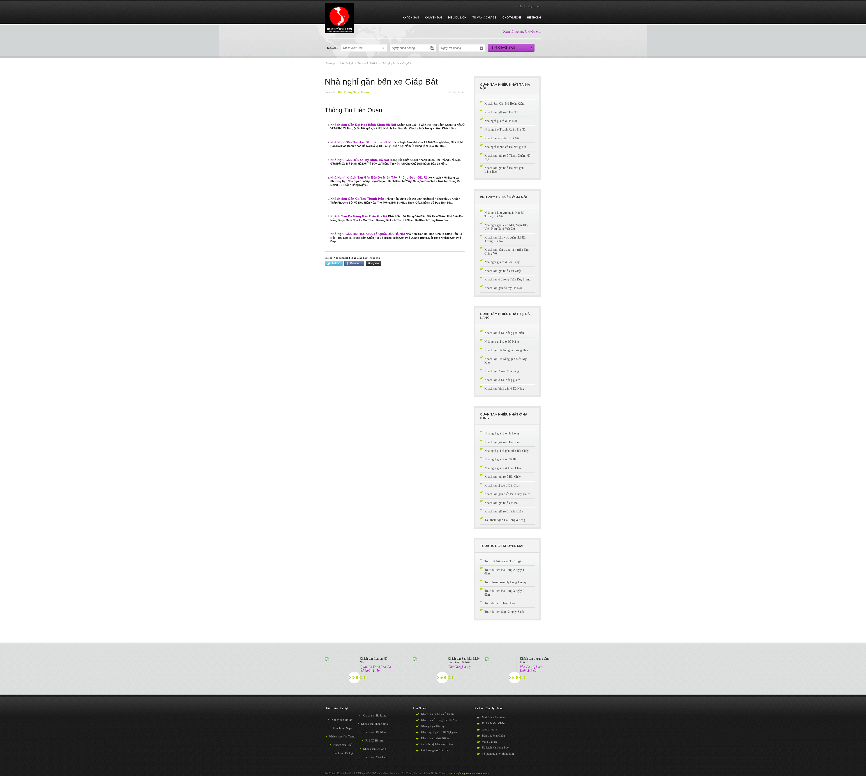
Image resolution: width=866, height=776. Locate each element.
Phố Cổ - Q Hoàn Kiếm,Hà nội (532, 669)
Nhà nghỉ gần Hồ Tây (432, 726)
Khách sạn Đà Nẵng (373, 732)
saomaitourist (490, 729)
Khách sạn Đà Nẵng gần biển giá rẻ (358, 216)
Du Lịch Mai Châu (493, 723)
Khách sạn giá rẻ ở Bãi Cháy (502, 476)
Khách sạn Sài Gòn (373, 749)
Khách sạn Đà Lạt (340, 753)
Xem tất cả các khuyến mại (522, 31)
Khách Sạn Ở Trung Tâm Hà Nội (439, 720)
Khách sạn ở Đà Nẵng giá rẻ (502, 380)
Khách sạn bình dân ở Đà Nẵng (504, 388)
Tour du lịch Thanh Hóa (499, 603)
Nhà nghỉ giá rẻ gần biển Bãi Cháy (506, 450)
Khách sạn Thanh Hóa (373, 723)
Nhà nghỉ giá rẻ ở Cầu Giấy (502, 262)
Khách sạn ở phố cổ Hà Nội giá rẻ (439, 732)
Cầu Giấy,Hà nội (459, 667)
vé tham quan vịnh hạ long (498, 753)
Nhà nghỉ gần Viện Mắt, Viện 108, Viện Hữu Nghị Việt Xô (506, 226)
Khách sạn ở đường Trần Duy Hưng (507, 279)
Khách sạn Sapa (340, 728)
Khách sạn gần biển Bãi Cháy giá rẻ (507, 494)
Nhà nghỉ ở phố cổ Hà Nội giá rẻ (505, 147)
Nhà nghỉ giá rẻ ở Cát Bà (500, 459)
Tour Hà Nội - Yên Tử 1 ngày (503, 561)
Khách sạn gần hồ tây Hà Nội (503, 288)
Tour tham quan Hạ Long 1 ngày (505, 582)
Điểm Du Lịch (346, 63)
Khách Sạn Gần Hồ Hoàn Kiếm (504, 103)
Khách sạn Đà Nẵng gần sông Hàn (506, 350)
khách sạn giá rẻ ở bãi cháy (435, 750)
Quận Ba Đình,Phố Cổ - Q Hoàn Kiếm (375, 669)
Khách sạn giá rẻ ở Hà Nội (501, 112)
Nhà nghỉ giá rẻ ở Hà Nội (500, 121)
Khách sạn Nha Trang (340, 736)
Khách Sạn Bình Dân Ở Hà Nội (438, 714)
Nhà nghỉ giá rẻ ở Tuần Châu (503, 468)
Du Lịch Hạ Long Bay (495, 747)
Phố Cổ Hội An (373, 740)
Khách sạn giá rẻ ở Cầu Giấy (502, 271)
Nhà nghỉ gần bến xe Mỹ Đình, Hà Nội (359, 160)
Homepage (330, 63)
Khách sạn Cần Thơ (373, 757)
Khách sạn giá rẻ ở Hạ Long (502, 442)
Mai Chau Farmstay (494, 717)
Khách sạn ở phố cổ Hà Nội (502, 138)
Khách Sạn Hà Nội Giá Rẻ (435, 738)
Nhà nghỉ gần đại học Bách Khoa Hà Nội (362, 142)
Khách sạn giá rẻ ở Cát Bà (501, 503)
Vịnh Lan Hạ (489, 741)
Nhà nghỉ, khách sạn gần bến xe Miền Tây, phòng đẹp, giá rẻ (379, 177)
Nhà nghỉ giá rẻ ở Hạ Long (501, 433)
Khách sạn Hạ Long (373, 715)
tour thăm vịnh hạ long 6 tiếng (437, 744)
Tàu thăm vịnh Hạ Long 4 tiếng (504, 520)
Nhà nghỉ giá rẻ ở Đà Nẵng (501, 341)
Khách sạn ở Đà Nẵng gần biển (504, 333)
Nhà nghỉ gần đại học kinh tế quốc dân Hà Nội (367, 234)
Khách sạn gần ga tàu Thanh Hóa (357, 198)
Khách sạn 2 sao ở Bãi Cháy (502, 485)
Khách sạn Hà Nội (340, 719)
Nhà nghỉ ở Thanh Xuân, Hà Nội (505, 129)
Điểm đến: (332, 48)
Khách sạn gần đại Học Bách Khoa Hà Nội (363, 124)
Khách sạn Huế (341, 744)
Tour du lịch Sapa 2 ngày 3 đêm (504, 611)
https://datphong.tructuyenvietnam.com (468, 773)
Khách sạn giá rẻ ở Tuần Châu (503, 511)
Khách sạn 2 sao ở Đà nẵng (501, 371)
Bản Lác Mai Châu (493, 735)
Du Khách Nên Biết (367, 63)
